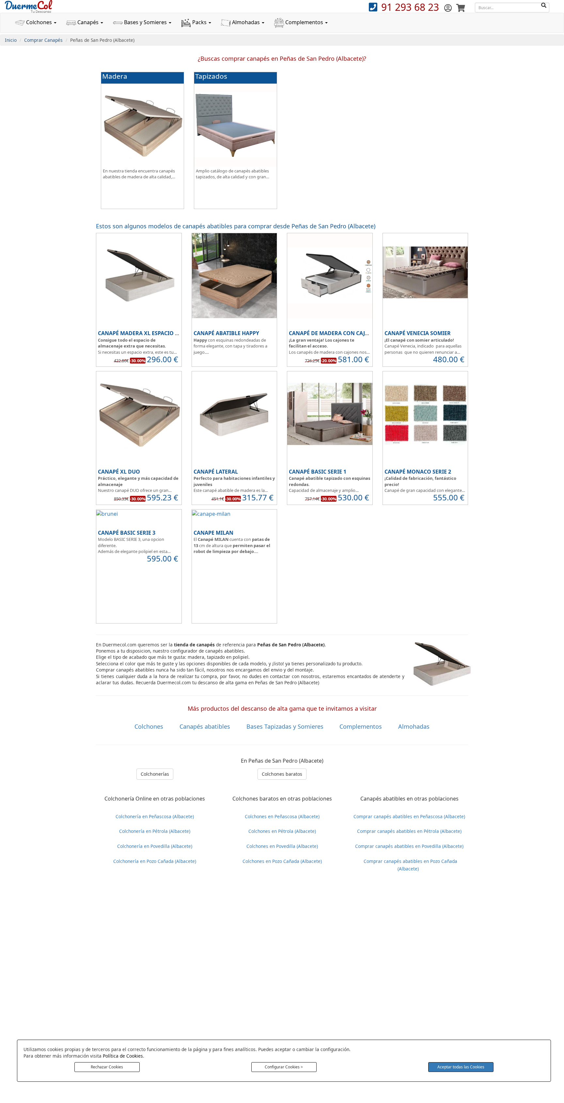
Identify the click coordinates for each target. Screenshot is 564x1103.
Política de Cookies (123, 1056)
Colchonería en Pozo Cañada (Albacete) (154, 861)
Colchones (39, 22)
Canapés (88, 22)
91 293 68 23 (411, 7)
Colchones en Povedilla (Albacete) (282, 846)
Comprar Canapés (43, 40)
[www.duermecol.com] (28, 5)
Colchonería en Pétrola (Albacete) (154, 831)
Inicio (11, 40)
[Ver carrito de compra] (460, 7)
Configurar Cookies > (284, 1067)
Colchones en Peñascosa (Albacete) (282, 816)
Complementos (304, 22)
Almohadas (246, 22)
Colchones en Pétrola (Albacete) (282, 831)
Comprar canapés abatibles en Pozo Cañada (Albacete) (410, 865)
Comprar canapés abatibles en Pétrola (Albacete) (409, 831)
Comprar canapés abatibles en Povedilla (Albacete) (409, 846)
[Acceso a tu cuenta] (449, 7)
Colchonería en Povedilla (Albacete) (154, 846)
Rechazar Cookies (107, 1067)
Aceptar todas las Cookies (460, 1067)
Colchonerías (155, 774)
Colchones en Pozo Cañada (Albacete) (282, 861)
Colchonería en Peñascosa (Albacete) (155, 816)
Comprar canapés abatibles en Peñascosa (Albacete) (409, 816)
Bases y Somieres (145, 22)
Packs (199, 22)
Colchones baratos (282, 774)
